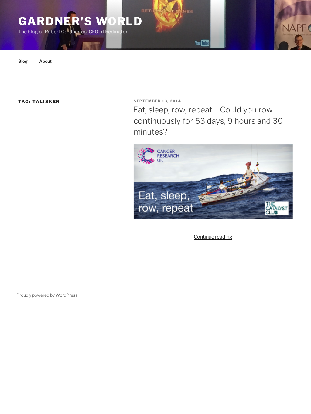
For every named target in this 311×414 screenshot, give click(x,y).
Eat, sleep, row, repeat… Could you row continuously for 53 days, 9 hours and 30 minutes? (208, 120)
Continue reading (213, 237)
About (45, 61)
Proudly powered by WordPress (46, 295)
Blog (23, 61)
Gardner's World (80, 21)
